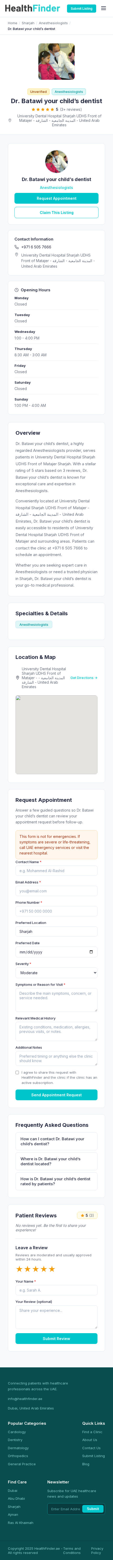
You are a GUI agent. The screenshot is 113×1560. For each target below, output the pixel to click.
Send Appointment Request (56, 1095)
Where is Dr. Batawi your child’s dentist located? (50, 1161)
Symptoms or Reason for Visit (40, 984)
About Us (89, 1440)
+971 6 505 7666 (36, 247)
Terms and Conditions (72, 1550)
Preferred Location (31, 923)
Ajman (13, 1514)
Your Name (26, 1281)
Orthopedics (18, 1456)
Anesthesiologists (53, 23)
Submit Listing (82, 9)
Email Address (28, 882)
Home (12, 23)
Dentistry (15, 1440)
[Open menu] (103, 8)
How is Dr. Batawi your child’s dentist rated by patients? (55, 1181)
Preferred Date (28, 943)
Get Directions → (83, 678)
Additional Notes (29, 1047)
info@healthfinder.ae (25, 1399)
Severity (23, 964)
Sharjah (28, 23)
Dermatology (18, 1448)
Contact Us (91, 1448)
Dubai (12, 1490)
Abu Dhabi (16, 1498)
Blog (85, 1464)
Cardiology (17, 1432)
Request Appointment (56, 198)
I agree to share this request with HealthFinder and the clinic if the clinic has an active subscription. (59, 1077)
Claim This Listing (57, 212)
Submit (93, 1509)
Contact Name (29, 862)
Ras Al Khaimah (20, 1523)
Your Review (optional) (34, 1301)
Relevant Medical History (35, 1018)
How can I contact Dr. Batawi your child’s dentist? (52, 1141)
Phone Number (29, 902)
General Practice (22, 1464)
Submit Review (56, 1338)
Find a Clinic (92, 1432)
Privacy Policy (97, 1550)
